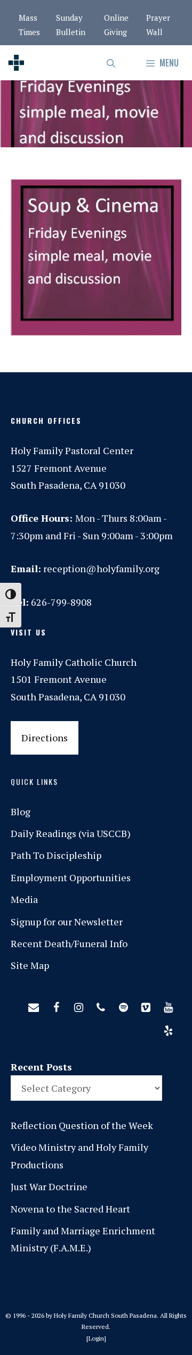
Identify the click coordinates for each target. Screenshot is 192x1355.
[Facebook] (56, 1005)
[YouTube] (168, 1005)
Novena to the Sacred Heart (70, 1208)
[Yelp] (168, 1028)
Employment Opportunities (71, 877)
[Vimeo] (146, 1005)
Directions (44, 737)
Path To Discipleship (56, 855)
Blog (20, 811)
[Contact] (34, 1005)
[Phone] (101, 1005)
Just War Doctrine (49, 1186)
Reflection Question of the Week (82, 1125)
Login (96, 1338)
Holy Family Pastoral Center (72, 450)
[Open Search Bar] (111, 62)
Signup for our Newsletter (67, 921)
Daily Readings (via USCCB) (71, 833)
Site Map (30, 965)
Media (24, 899)
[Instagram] (78, 1005)
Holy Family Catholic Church (74, 662)
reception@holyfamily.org (101, 568)
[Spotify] (123, 1005)
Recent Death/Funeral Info (69, 943)
